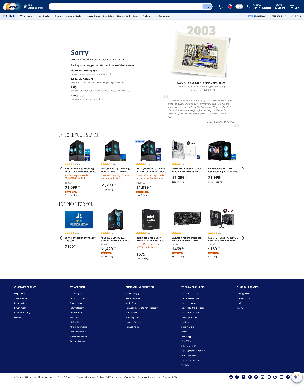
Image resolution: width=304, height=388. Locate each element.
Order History (76, 303)
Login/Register (76, 293)
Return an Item (20, 303)
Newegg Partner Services (192, 307)
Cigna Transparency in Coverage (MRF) (159, 377)
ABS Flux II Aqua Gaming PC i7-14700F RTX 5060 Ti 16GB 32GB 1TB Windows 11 (222, 170)
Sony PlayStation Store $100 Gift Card (80, 239)
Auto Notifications (78, 341)
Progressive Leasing (190, 360)
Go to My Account (82, 79)
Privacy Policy (83, 377)
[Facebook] (237, 376)
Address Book (76, 312)
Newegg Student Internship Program (142, 307)
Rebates (185, 331)
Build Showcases (188, 355)
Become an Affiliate (190, 312)
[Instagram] (250, 376)
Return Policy (20, 307)
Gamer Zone (131, 312)
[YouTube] (268, 376)
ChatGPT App (187, 341)
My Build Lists (76, 322)
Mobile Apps (186, 336)
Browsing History (77, 298)
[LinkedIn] (256, 376)
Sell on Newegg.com (190, 298)
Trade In (185, 365)
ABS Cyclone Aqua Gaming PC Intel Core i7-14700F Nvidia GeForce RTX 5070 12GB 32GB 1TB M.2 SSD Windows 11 (115, 170)
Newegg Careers (133, 322)
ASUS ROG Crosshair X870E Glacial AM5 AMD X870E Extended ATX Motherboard (187, 170)
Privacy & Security (22, 312)
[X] (243, 376)
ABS (239, 303)
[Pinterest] (262, 376)
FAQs (74, 87)
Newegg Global (244, 298)
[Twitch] (275, 376)
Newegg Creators (189, 317)
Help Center (19, 293)
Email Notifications (78, 331)
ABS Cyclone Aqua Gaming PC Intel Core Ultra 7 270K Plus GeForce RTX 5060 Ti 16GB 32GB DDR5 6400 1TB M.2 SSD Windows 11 (150, 170)
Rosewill (240, 307)
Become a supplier (189, 293)
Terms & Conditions (66, 377)
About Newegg (132, 293)
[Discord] (281, 376)
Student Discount (188, 346)
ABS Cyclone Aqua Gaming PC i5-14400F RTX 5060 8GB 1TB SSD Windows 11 (79, 170)
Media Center (132, 303)
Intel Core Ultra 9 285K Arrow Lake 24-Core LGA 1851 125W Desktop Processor (149, 239)
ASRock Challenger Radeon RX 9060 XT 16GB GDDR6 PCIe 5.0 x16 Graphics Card (187, 239)
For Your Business (189, 303)
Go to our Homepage (84, 70)
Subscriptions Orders (79, 336)
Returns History (77, 307)
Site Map (185, 322)
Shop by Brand (187, 327)
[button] (33, 6)
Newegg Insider (132, 327)
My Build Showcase (78, 327)
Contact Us (78, 95)
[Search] (207, 6)
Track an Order (21, 298)
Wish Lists (74, 317)
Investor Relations (133, 298)
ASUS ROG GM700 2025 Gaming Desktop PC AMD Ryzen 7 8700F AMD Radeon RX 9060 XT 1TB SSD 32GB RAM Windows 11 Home (116, 239)
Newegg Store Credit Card (193, 350)
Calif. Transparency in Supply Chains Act (123, 377)
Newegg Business (245, 293)
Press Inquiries (132, 317)
